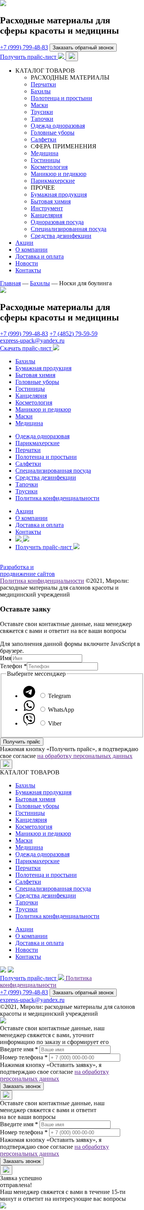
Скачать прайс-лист (26, 348)
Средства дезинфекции (61, 236)
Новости (26, 263)
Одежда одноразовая (58, 125)
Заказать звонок (22, 1086)
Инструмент (47, 208)
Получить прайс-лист (29, 57)
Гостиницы (45, 160)
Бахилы (41, 91)
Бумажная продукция (59, 194)
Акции (24, 242)
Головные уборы (52, 132)
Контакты (28, 270)
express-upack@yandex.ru (32, 340)
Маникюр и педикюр (58, 174)
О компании (31, 249)
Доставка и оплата (39, 256)
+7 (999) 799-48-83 (24, 47)
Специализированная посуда (68, 229)
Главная (10, 283)
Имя (5, 658)
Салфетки (43, 139)
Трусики (42, 112)
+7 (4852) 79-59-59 (74, 333)
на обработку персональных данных (84, 756)
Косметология (49, 167)
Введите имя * (19, 1049)
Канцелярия (46, 215)
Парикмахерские (53, 180)
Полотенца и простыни (61, 98)
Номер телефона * (24, 1057)
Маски (39, 105)
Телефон (13, 666)
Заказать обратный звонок (83, 47)
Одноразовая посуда (57, 222)
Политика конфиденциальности (57, 498)
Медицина (44, 153)
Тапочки (42, 118)
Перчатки (43, 84)
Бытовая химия (51, 201)
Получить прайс (21, 742)
